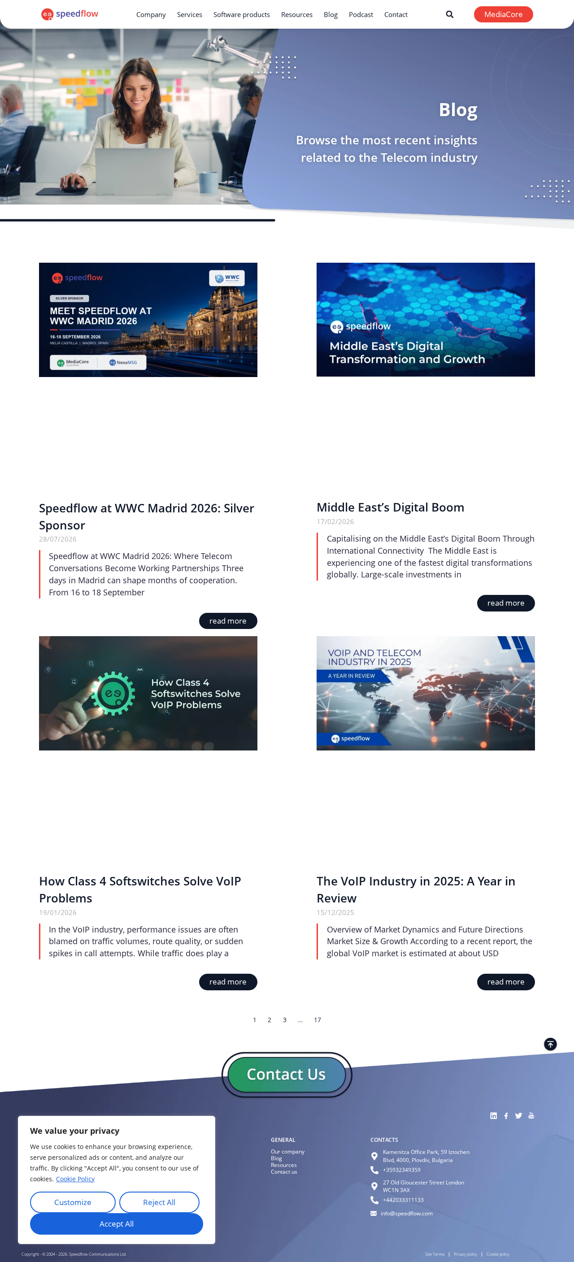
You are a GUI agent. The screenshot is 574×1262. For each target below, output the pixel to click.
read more (228, 621)
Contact (396, 14)
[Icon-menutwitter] (518, 1115)
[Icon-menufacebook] (505, 1115)
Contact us (284, 1171)
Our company (287, 1151)
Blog (331, 14)
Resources (297, 14)
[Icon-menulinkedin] (493, 1115)
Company (151, 14)
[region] (116, 1180)
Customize (72, 1202)
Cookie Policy (75, 1179)
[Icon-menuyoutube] (530, 1115)
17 (317, 1019)
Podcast (361, 14)
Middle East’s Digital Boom (391, 507)
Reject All (159, 1202)
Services (189, 14)
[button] (450, 15)
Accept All (117, 1224)
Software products (241, 14)
